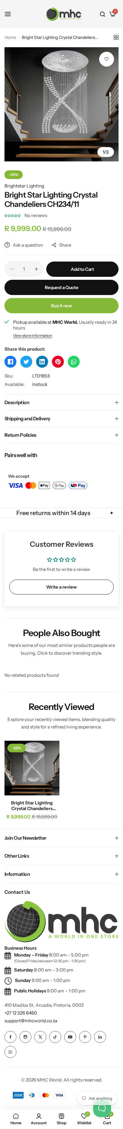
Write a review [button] (61, 587)
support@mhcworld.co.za (30, 1020)
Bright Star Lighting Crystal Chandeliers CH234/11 (32, 805)
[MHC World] (64, 13)
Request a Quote (62, 287)
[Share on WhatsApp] (74, 362)
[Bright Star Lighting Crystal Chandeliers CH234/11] (31, 768)
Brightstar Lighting (24, 186)
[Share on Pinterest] (58, 362)
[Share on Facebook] (10, 362)
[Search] (102, 14)
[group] (61, 104)
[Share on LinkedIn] (42, 362)
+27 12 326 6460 (20, 1013)
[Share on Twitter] (26, 362)
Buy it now (61, 305)
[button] (12, 215)
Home (10, 37)
